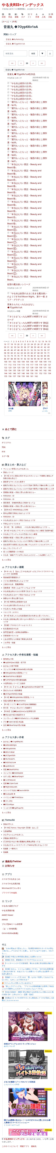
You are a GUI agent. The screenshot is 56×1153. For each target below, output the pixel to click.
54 (38, 350)
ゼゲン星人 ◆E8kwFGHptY (13, 776)
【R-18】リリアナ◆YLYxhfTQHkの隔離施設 (19, 704)
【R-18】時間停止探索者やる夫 (15, 602)
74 (12, 356)
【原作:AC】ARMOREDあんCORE (15, 510)
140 (36, 370)
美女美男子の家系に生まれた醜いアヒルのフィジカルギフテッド (27, 545)
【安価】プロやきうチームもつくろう (17, 625)
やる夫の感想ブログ (10, 906)
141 (40, 370)
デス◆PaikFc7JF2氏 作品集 (13, 722)
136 (18, 370)
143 (49, 370)
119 (40, 364)
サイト (30, 15)
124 (14, 367)
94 (32, 359)
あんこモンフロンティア (12, 548)
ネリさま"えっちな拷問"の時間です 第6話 (29, 322)
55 (42, 350)
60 (12, 353)
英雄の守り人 (8, 824)
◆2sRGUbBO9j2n (10, 745)
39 (35, 347)
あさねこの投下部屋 (10, 666)
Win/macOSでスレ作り (11, 888)
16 (5, 344)
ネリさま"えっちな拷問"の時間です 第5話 (29, 325)
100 (5, 361)
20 (18, 344)
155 (5, 376)
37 (28, 347)
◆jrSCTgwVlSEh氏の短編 (12, 694)
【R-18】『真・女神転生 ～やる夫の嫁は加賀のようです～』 (27, 527)
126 (23, 367)
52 (32, 350)
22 (25, 344)
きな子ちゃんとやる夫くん (13, 835)
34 (18, 347)
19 (15, 344)
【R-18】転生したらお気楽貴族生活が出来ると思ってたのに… (26, 616)
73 (8, 356)
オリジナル (6, 442)
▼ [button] (42, 53)
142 (44, 370)
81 (35, 356)
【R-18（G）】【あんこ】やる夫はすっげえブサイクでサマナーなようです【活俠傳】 (28, 572)
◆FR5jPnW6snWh (10, 787)
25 (35, 344)
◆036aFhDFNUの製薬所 (12, 676)
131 (44, 367)
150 (31, 373)
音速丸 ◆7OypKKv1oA (15, 43)
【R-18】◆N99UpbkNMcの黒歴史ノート (18, 697)
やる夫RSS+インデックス (23, 4)
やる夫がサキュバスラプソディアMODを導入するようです (25, 845)
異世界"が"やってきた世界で (14, 482)
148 (23, 373)
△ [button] (50, 53)
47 (15, 350)
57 (48, 350)
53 (35, 350)
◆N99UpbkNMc (9, 748)
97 (42, 359)
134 (9, 370)
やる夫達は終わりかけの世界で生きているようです (22, 591)
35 (22, 347)
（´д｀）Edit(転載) (9, 928)
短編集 (5, 852)
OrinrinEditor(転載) (10, 933)
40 (38, 347)
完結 (3, 447)
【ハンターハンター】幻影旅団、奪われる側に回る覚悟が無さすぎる (27, 964)
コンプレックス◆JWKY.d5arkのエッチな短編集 (21, 718)
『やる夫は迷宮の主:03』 (21, 92)
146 (14, 373)
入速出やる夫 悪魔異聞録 (13, 584)
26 (38, 344)
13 (43, 341)
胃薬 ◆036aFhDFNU (11, 769)
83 (42, 356)
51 (28, 350)
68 (38, 353)
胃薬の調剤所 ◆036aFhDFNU (14, 701)
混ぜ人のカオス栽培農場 (12, 690)
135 (14, 370)
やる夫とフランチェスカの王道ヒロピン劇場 (20, 534)
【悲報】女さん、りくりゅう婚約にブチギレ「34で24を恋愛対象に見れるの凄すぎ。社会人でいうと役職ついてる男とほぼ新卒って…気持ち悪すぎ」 (28, 971)
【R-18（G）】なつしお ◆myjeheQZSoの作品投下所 (23, 687)
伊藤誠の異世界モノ (10, 838)
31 (8, 347)
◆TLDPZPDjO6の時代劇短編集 (15, 680)
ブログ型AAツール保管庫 (12, 924)
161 (31, 376)
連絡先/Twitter (12, 861)
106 (31, 361)
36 (25, 347)
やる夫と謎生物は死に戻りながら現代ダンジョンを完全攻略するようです (28, 620)
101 (9, 361)
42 (45, 347)
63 (22, 353)
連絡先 (33, 1146)
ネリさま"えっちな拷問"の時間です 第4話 (29, 329)
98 (45, 359)
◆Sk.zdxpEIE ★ (9, 794)
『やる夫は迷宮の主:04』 (21, 89)
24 (32, 344)
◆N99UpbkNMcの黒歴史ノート (15, 673)
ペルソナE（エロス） (11, 612)
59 (8, 353)
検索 (33, 53)
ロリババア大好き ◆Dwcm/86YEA (16, 790)
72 (5, 356)
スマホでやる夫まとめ (11, 879)
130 (40, 367)
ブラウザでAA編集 (9, 892)
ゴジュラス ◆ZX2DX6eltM (13, 773)
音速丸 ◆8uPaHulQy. (15, 39)
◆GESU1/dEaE (8, 752)
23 (28, 344)
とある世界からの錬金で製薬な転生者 (17, 639)
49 (22, 350)
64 (25, 353)
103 (18, 361)
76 (18, 356)
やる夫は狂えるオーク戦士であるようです (19, 520)
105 (27, 361)
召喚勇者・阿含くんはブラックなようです (19, 588)
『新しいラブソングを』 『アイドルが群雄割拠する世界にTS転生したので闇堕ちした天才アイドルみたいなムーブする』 (28, 987)
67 (35, 353)
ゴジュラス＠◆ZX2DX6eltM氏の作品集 (18, 669)
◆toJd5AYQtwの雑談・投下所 (14, 662)
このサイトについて (10, 1146)
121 (49, 364)
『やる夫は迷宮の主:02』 (21, 95)
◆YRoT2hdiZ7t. (9, 759)
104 (23, 361)
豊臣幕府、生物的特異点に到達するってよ (19, 503)
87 (8, 359)
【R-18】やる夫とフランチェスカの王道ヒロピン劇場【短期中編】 (28, 531)
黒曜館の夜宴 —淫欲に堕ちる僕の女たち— (19, 492)
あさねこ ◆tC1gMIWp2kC (13, 741)
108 (40, 361)
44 (5, 350)
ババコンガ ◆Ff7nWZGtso (13, 797)
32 (12, 347)
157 (14, 376)
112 (9, 364)
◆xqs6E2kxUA (8, 766)
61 (15, 353)
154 (49, 373)
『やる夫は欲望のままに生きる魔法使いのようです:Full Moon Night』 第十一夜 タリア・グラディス (27, 296)
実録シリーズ (8, 472)
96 (38, 359)
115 (23, 364)
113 (14, 364)
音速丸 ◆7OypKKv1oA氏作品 (21, 74)
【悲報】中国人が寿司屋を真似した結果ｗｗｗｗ (23, 957)
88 (12, 359)
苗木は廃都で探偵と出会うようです (16, 513)
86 (5, 359)
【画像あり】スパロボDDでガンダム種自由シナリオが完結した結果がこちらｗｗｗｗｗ (28, 999)
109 (44, 361)
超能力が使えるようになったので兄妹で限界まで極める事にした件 (28, 485)
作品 (10, 17)
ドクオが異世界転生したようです (16, 581)
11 (36, 341)
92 (25, 359)
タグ (23, 17)
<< (12, 63)
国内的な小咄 (8, 659)
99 (48, 359)
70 (45, 353)
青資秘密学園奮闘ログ (11, 577)
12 (39, 341)
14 (46, 341)
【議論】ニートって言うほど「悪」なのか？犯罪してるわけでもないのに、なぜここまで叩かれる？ (27, 978)
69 (42, 353)
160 (27, 376)
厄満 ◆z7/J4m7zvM (10, 783)
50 (25, 350)
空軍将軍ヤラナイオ (10, 636)
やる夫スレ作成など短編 (12, 609)
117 (31, 364)
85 (48, 356)
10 (33, 341)
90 (18, 359)
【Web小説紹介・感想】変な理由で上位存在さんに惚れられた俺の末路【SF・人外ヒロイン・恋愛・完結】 (28, 993)
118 (36, 364)
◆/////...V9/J (7, 801)
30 (5, 347)
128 (31, 367)
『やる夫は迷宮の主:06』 (21, 83)
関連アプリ (24, 1146)
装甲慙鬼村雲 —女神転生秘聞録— (16, 632)
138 (27, 370)
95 (35, 359)
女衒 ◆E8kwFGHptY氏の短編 (14, 725)
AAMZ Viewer (7, 915)
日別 (3, 17)
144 (5, 373)
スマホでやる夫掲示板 (11, 883)
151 (36, 373)
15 (49, 341)
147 (18, 373)
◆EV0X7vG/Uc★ (9, 762)
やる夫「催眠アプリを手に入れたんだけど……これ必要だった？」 (28, 555)
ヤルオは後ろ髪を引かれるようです (16, 605)
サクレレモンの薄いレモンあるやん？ (18, 983)
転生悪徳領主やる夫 (10, 629)
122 (5, 367)
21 (22, 344)
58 (5, 353)
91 (22, 359)
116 (27, 364)
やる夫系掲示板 (8, 910)
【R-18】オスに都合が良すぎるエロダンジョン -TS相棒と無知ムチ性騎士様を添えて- (28, 477)
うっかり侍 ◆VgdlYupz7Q (13, 808)
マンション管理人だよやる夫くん (16, 469)
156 (9, 376)
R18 (3, 451)
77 (22, 356)
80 (32, 356)
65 (28, 353)
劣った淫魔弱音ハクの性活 (13, 552)
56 (45, 350)
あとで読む (11, 429)
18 (12, 344)
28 (45, 344)
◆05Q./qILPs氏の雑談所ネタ (14, 715)
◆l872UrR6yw (8, 804)
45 (8, 350)
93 (28, 359)
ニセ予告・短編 (9, 643)
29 (48, 344)
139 (31, 370)
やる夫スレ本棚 (13, 311)
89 (15, 359)
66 (32, 353)
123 (9, 367)
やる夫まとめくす (14, 78)
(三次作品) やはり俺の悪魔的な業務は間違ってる (21, 841)
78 (25, 356)
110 (49, 361)
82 (38, 356)
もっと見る (6, 559)
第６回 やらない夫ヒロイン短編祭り (17, 708)
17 (8, 344)
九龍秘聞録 (7, 831)
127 (27, 367)
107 (36, 361)
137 (23, 370)
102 (14, 361)
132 (49, 367)
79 (28, 356)
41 (42, 347)
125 (18, 367)
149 (27, 373)
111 (5, 364)
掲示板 (50, 15)
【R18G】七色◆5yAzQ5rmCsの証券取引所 (19, 711)
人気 (43, 17)
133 (5, 370)
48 (18, 350)
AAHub (5, 919)
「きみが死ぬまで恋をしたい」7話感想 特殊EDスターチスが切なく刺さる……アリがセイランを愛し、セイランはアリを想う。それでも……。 (28, 950)
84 (45, 356)
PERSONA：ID (8, 496)
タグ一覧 (5, 456)
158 (18, 376)
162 (36, 376)
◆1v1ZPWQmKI (9, 780)
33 (15, 347)
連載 (16, 17)
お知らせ (9, 865)
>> (42, 63)
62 (18, 353)
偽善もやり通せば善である (13, 598)
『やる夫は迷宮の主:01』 (21, 98)
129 (36, 367)
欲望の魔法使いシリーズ (18, 284)
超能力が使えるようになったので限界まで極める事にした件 (26, 541)
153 (44, 373)
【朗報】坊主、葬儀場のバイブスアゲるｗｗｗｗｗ (23, 960)
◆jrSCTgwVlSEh (9, 755)
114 (18, 364)
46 (12, 350)
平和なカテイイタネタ (11, 524)
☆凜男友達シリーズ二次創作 (14, 683)
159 (23, 376)
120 (44, 364)
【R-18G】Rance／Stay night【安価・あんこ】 (21, 828)
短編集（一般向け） (10, 849)
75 (15, 356)
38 (32, 347)
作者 (37, 17)
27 (42, 344)
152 (40, 373)
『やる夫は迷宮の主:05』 (21, 86)
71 (48, 353)
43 (48, 347)
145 (9, 373)
